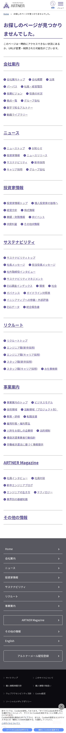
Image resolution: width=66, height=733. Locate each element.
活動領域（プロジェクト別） (41, 409)
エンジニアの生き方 (18, 492)
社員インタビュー (17, 478)
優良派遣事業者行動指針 (21, 437)
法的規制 (45, 430)
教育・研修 (13, 416)
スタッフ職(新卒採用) (19, 362)
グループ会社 (32, 100)
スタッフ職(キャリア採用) (22, 369)
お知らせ (37, 148)
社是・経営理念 (33, 86)
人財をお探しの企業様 (20, 430)
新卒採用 (39, 162)
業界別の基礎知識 (17, 499)
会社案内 (11, 64)
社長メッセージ (16, 265)
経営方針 (12, 210)
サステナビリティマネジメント (25, 279)
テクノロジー (45, 492)
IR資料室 (12, 224)
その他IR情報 (31, 224)
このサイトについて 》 (11, 723)
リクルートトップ (17, 340)
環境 (42, 286)
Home (6, 13)
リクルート (13, 325)
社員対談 (40, 478)
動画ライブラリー (17, 114)
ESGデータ (13, 307)
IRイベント (38, 217)
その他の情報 (15, 517)
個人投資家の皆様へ (46, 203)
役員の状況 (35, 93)
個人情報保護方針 (14, 685)
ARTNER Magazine (21, 462)
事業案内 (11, 387)
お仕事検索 (50, 369)
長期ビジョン (14, 93)
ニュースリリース (37, 155)
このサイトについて (44, 677)
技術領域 (12, 409)
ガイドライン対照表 (38, 293)
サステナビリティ (17, 162)
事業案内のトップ (17, 402)
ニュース (11, 132)
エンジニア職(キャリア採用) (23, 354)
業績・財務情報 (16, 217)
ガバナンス (13, 293)
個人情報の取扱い (43, 685)
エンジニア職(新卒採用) (21, 347)
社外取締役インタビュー (21, 272)
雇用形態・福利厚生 (18, 423)
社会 (54, 286)
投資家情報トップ (17, 203)
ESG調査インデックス (19, 286)
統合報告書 (32, 307)
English (9, 641)
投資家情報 (13, 155)
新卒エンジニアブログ (20, 485)
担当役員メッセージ (43, 265)
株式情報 (29, 210)
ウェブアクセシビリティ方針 (18, 693)
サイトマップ (12, 677)
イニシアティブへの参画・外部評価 (27, 300)
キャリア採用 (14, 169)
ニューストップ (16, 148)
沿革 (51, 79)
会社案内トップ (16, 79)
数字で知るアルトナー (20, 107)
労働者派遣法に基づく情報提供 (25, 444)
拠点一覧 (12, 100)
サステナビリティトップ (21, 257)
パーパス (12, 86)
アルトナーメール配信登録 (33, 656)
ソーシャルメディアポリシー (19, 701)
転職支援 (32, 416)
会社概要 (37, 79)
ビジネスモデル (44, 402)
